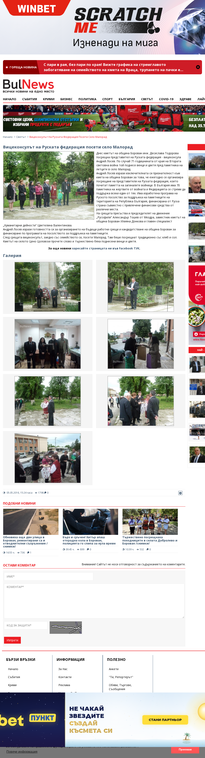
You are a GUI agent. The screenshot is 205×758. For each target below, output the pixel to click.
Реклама (64, 685)
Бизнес (66, 99)
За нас (62, 669)
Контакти (64, 677)
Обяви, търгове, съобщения (120, 687)
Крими (12, 685)
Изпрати (12, 640)
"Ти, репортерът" (121, 677)
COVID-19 (166, 99)
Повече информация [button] (21, 751)
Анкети (114, 669)
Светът (147, 99)
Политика (87, 99)
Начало (9, 99)
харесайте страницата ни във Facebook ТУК (105, 248)
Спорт (107, 99)
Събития (14, 677)
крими (48, 99)
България (127, 99)
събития (29, 99)
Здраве (185, 99)
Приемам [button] (185, 749)
